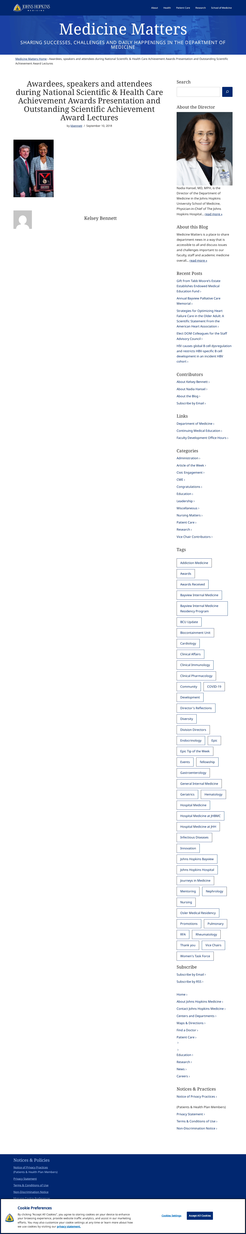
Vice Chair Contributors (194, 537)
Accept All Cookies (200, 1215)
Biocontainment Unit (195, 633)
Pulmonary (216, 924)
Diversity (186, 719)
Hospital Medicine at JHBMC (200, 816)
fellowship (207, 762)
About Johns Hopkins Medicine (199, 1001)
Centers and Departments (195, 1016)
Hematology (213, 794)
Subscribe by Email (190, 403)
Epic (214, 740)
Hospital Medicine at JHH (198, 826)
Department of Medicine (194, 423)
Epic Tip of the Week (195, 751)
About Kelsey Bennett (192, 382)
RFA (183, 934)
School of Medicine (221, 7)
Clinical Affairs (190, 654)
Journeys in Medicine (195, 880)
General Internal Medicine (199, 783)
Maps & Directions (190, 1023)
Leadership (185, 501)
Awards (185, 573)
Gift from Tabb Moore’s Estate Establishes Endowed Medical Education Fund (198, 286)
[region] (123, 1216)
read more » (213, 214)
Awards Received (192, 584)
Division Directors (193, 730)
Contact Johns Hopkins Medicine (200, 1008)
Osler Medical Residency (198, 913)
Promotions (189, 924)
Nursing (186, 902)
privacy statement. (69, 1226)
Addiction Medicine (194, 563)
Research (200, 7)
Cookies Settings (171, 1215)
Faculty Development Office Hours (201, 438)
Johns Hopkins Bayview (197, 859)
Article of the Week (190, 465)
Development (190, 697)
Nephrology (214, 891)
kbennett (76, 126)
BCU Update (189, 622)
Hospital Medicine (193, 805)
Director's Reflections (196, 708)
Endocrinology (190, 740)
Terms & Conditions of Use (196, 1121)
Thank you (187, 945)
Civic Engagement (190, 472)
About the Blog (187, 396)
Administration (187, 458)
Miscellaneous (187, 508)
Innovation (188, 848)
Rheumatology (206, 934)
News (181, 1069)
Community (188, 686)
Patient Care (183, 7)
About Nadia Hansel (191, 389)
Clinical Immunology (195, 665)
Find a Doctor (186, 1030)
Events (185, 762)
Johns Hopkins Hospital (197, 870)
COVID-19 (214, 686)
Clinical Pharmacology (196, 676)
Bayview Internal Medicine (199, 595)
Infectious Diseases (194, 837)
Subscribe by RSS (189, 981)
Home (181, 994)
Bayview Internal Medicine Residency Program (199, 608)
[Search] (227, 92)
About (154, 7)
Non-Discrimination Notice (196, 1128)
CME (180, 479)
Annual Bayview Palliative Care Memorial (198, 301)
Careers (182, 1076)
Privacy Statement (190, 1114)
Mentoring (188, 891)
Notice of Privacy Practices (196, 1096)
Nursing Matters (189, 515)
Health (167, 7)
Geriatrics (187, 794)
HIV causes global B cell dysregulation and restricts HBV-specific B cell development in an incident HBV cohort (204, 354)
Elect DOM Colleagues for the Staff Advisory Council (202, 336)
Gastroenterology (193, 773)
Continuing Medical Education (198, 431)
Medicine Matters (123, 28)
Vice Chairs (213, 945)
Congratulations (188, 487)
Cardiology (188, 643)
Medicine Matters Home (31, 59)
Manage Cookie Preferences (31, 1198)
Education (184, 494)
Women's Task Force (195, 956)
